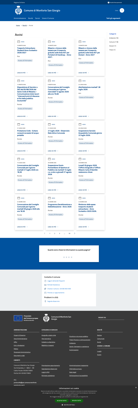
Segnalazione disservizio (49, 369)
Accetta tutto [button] (61, 400)
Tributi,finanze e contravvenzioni (79, 340)
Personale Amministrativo (22, 352)
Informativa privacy (75, 369)
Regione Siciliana (19, 2)
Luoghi (99, 351)
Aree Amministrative (20, 339)
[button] (69, 405)
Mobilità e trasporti (48, 345)
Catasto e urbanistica (48, 342)
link (87, 397)
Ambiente (72, 343)
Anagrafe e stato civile (49, 335)
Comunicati (100, 339)
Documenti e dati (19, 355)
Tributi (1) (112, 50)
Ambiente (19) (113, 38)
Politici (16, 349)
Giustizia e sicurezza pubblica (78, 336)
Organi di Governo (19, 335)
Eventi (99, 355)
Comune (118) (113, 42)
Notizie (99, 335)
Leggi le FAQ (45, 372)
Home (18, 25)
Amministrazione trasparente (78, 365)
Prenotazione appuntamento (51, 365)
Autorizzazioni (73, 350)
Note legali (72, 372)
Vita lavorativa (46, 339)
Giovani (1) (112, 46)
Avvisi (22, 42)
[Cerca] (122, 10)
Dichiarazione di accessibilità (78, 375)
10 (69, 233)
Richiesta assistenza (48, 375)
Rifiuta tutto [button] (76, 400)
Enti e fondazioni (19, 345)
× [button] (136, 387)
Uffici (15, 342)
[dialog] (69, 397)
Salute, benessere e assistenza (79, 346)
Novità (25, 25)
